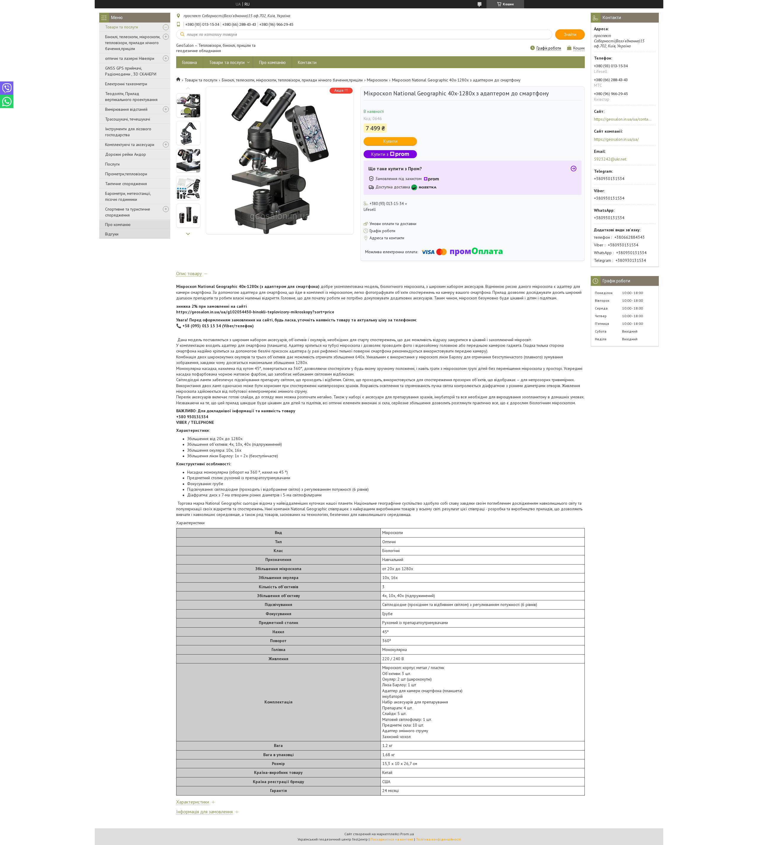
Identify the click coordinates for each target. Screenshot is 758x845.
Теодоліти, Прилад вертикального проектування (131, 96)
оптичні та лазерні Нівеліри (129, 58)
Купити (390, 141)
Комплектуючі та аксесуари (129, 144)
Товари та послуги (121, 27)
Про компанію (118, 224)
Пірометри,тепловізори (126, 174)
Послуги (112, 164)
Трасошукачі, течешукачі (127, 119)
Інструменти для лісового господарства (128, 131)
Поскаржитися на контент (391, 839)
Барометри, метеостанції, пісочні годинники (128, 196)
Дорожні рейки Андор (125, 154)
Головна (189, 62)
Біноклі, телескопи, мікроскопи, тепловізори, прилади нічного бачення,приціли (132, 42)
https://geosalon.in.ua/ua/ (616, 139)
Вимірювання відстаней (126, 109)
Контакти (307, 62)
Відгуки (111, 234)
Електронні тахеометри (126, 83)
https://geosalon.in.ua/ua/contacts (623, 119)
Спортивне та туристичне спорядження (127, 212)
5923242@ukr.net (610, 159)
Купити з (379, 154)
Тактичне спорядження (126, 183)
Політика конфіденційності (438, 839)
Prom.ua (407, 834)
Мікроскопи (377, 80)
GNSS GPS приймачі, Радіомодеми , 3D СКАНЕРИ (130, 71)
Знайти (570, 34)
